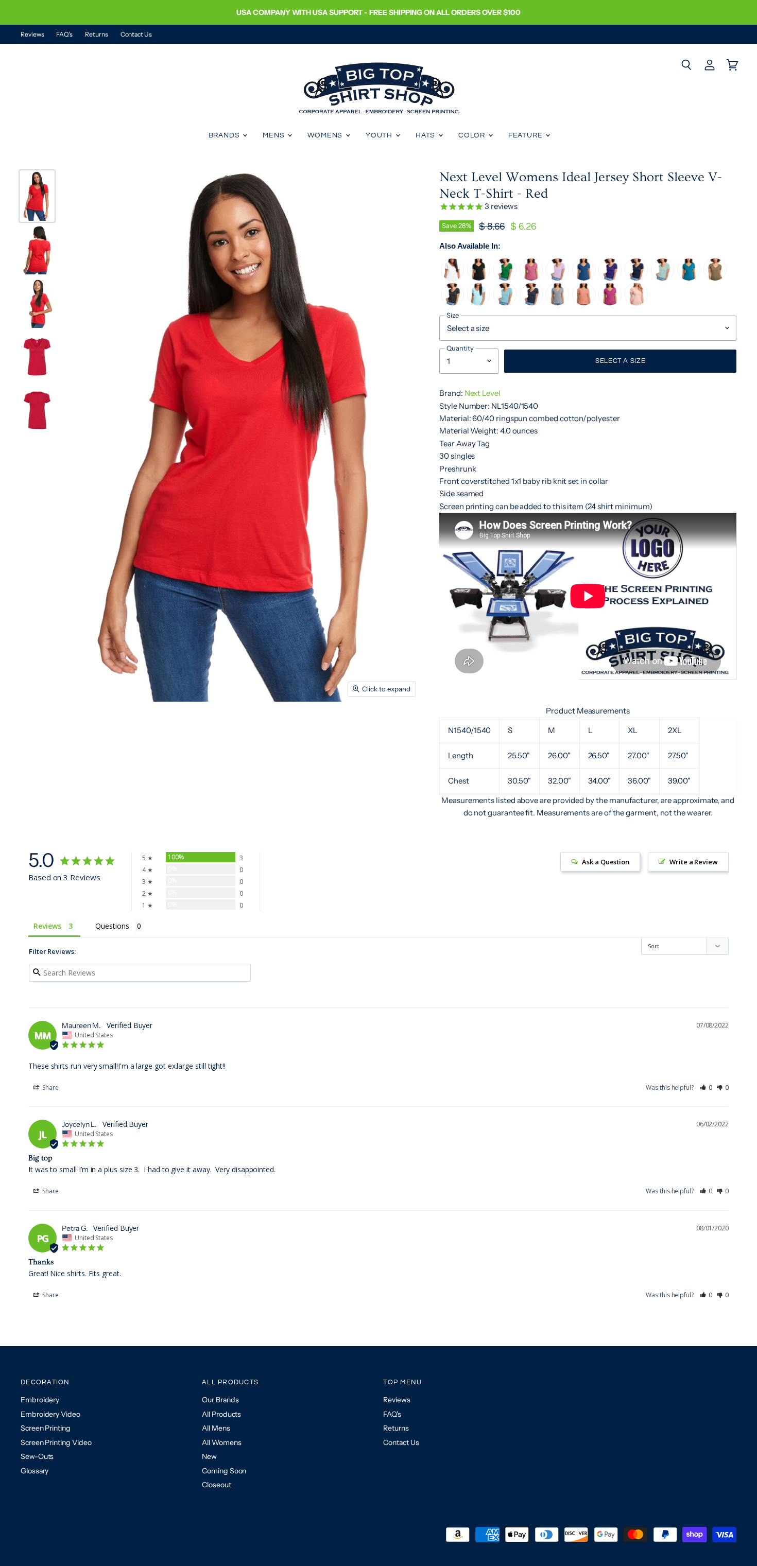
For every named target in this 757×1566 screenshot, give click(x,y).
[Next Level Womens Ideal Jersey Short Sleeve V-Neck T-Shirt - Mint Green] (662, 278)
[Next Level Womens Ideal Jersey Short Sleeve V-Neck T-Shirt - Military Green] (715, 278)
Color (472, 135)
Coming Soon (224, 1470)
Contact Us (136, 34)
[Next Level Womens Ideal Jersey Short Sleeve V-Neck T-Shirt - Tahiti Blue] (505, 303)
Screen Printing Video (56, 1442)
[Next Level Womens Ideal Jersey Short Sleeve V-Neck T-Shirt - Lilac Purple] (557, 278)
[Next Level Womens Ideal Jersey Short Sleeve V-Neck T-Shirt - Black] (479, 278)
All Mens (216, 1428)
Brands (225, 135)
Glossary (34, 1470)
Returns (96, 34)
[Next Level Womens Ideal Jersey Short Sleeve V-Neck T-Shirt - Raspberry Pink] (610, 303)
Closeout (216, 1484)
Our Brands (220, 1399)
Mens (274, 135)
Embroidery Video (50, 1414)
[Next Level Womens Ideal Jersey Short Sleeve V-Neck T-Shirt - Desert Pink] (636, 303)
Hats (426, 135)
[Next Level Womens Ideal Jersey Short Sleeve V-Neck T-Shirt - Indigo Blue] (531, 303)
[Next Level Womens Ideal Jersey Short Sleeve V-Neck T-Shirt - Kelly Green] (505, 278)
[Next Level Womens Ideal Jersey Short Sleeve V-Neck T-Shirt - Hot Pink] (531, 278)
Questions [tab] (112, 926)
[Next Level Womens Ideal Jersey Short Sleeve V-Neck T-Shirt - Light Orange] (584, 303)
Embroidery (40, 1399)
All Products (221, 1414)
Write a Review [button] (693, 861)
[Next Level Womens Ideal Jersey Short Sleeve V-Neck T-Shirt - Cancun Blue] (479, 303)
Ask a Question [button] (605, 861)
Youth (380, 135)
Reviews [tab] (47, 926)
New (209, 1456)
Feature (526, 135)
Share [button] (50, 1087)
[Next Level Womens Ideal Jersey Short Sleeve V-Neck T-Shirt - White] (452, 278)
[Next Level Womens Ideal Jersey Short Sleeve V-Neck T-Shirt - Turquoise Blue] (689, 278)
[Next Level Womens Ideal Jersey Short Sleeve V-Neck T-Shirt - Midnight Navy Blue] (636, 278)
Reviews (32, 34)
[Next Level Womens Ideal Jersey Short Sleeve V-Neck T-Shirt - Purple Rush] (610, 278)
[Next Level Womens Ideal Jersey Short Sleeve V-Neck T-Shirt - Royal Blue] (584, 278)
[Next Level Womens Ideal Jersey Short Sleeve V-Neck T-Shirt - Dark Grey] (452, 303)
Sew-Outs (37, 1456)
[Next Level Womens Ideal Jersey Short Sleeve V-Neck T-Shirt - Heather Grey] (557, 303)
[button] (706, 1087)
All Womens (221, 1442)
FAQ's (64, 34)
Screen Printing (46, 1428)
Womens (326, 135)
